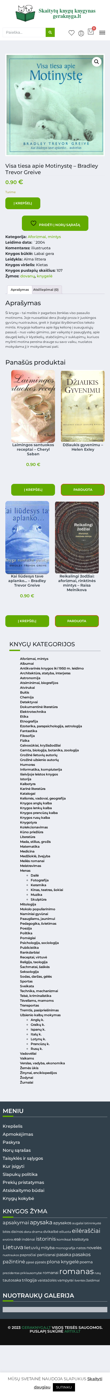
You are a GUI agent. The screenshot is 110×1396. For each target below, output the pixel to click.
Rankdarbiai (30, 952)
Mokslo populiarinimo (37, 909)
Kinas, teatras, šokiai (47, 890)
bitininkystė (92, 1223)
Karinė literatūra (32, 789)
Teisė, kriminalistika (35, 996)
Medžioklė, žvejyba (35, 856)
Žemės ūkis (29, 1068)
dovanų (27, 276)
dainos (17, 1232)
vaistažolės (47, 1280)
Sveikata (27, 986)
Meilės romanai (32, 861)
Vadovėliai (28, 1053)
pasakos (81, 1254)
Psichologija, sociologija (39, 943)
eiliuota (65, 1232)
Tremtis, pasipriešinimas (39, 1010)
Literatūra (27, 837)
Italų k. (36, 1034)
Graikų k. (38, 1025)
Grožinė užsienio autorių (39, 760)
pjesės (40, 1262)
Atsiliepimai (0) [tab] (45, 290)
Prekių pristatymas (23, 1182)
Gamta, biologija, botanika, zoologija (49, 750)
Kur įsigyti (13, 1166)
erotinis (8, 1239)
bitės (6, 1232)
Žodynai (26, 1078)
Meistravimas (30, 866)
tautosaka (12, 1280)
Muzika (36, 895)
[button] (102, 32)
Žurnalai (26, 1082)
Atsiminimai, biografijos (39, 683)
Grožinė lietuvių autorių (38, 755)
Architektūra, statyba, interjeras (45, 673)
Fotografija (40, 880)
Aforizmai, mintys (44, 236)
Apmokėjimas (18, 1134)
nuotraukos (11, 1255)
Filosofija (27, 736)
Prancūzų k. (40, 1044)
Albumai (27, 663)
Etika (24, 716)
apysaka (41, 1222)
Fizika (24, 741)
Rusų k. (37, 1049)
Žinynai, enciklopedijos (38, 1073)
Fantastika (28, 731)
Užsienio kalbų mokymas (40, 1015)
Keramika (38, 885)
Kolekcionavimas (34, 827)
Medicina (27, 851)
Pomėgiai (28, 938)
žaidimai (93, 1280)
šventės (79, 1280)
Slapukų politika (20, 1174)
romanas (76, 1271)
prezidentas (11, 1273)
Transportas (29, 1005)
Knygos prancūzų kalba (39, 813)
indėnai (28, 1239)
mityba (48, 1247)
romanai (50, 1272)
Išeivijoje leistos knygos (39, 774)
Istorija (25, 779)
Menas (25, 871)
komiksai (64, 1239)
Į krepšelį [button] (33, 490)
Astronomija (30, 678)
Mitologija (28, 904)
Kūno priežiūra (31, 832)
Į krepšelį (23, 203)
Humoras (27, 765)
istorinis (46, 1239)
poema (86, 1262)
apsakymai (16, 1222)
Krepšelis (12, 1126)
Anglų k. (37, 1020)
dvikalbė (50, 1231)
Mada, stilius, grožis (35, 842)
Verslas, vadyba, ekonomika (42, 1063)
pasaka (63, 1254)
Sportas (26, 981)
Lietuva (13, 1247)
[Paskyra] (81, 33)
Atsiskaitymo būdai (23, 1190)
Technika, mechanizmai (39, 991)
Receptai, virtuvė (33, 957)
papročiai (28, 1255)
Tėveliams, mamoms (37, 1001)
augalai (78, 1223)
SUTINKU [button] (64, 1387)
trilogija (29, 1280)
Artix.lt (72, 1331)
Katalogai (27, 793)
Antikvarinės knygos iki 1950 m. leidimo (52, 668)
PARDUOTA (82, 490)
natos (81, 1248)
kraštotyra (80, 1239)
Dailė (35, 875)
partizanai (46, 1254)
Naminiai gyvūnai (34, 914)
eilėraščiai (86, 1230)
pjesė (30, 1262)
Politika (26, 933)
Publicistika (29, 948)
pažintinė (14, 1262)
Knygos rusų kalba (35, 818)
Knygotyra (28, 822)
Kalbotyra (28, 784)
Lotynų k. (38, 1039)
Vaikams (27, 1058)
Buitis (24, 692)
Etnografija (29, 721)
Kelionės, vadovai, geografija (43, 798)
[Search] (50, 32)
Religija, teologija (34, 962)
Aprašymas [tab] (20, 290)
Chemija (27, 697)
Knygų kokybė (18, 1198)
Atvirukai (27, 688)
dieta (27, 1232)
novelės (94, 1247)
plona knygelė (63, 1261)
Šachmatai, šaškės (35, 967)
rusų (98, 1273)
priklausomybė (31, 1273)
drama (37, 1232)
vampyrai (65, 1280)
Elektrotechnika (33, 712)
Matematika (30, 846)
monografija (65, 1248)
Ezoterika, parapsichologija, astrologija (51, 726)
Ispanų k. (38, 1029)
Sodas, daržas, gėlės (36, 976)
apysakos (62, 1222)
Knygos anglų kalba (36, 803)
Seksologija (29, 972)
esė (17, 1239)
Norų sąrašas (17, 1150)
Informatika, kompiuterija (41, 769)
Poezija (26, 928)
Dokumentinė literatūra (39, 707)
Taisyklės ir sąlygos (23, 1158)
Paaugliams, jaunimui (37, 919)
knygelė (45, 276)
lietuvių (32, 1247)
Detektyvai (29, 702)
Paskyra (11, 1142)
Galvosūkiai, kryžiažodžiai (40, 745)
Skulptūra (38, 899)
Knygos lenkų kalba (36, 808)
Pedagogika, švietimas (38, 923)
